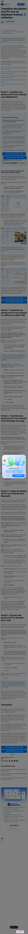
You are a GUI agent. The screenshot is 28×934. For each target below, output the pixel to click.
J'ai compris (7, 475)
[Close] (4, 456)
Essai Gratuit (18, 475)
